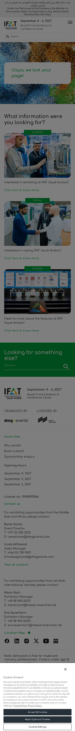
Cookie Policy (20, 706)
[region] (37, 697)
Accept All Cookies (37, 712)
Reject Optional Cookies (37, 719)
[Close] (65, 669)
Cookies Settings (37, 727)
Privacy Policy (35, 706)
